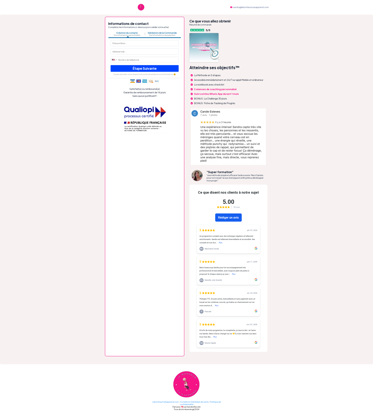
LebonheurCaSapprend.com (165, 402)
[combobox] (114, 60)
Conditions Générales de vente (194, 402)
